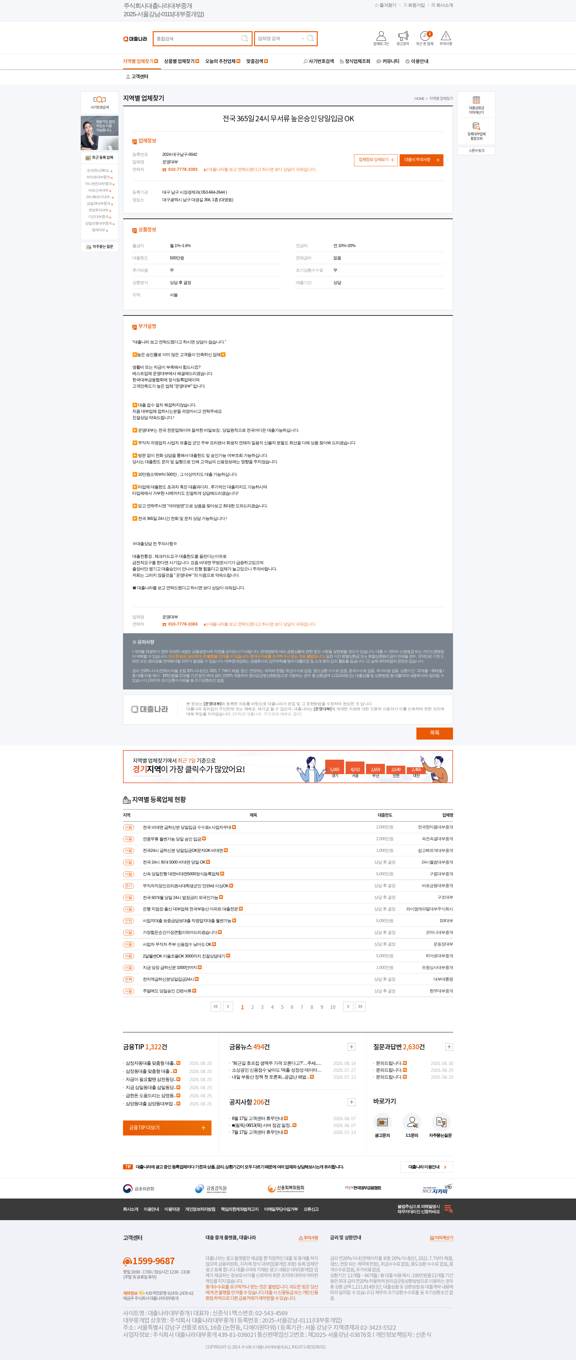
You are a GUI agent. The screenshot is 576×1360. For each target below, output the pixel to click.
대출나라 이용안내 (424, 1166)
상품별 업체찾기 (179, 61)
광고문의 (403, 44)
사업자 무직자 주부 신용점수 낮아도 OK (177, 944)
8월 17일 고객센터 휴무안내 (257, 1118)
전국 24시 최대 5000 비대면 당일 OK (174, 862)
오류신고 (311, 1209)
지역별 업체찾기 (138, 61)
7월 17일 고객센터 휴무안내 (257, 1132)
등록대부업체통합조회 (476, 136)
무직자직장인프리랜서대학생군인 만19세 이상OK (185, 885)
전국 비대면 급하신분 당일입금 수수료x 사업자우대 (187, 827)
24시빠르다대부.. (98, 197)
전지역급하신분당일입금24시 (168, 979)
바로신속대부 (98, 190)
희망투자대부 (98, 210)
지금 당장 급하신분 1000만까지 (170, 967)
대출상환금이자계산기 (476, 110)
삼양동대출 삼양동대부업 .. (151, 1103)
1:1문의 (412, 1135)
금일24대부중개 (98, 203)
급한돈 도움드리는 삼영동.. (151, 1095)
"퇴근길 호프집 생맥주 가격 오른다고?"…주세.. (274, 1063)
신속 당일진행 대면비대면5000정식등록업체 (181, 873)
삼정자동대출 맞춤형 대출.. (151, 1063)
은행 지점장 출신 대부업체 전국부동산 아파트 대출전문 (190, 908)
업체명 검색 (269, 38)
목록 (435, 733)
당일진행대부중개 (98, 223)
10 (332, 1007)
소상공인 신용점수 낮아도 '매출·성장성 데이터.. (275, 1070)
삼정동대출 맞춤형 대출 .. (149, 1071)
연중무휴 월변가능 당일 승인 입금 (172, 839)
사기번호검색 (321, 61)
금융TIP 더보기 (144, 1128)
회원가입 (416, 5)
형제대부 (98, 230)
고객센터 (139, 77)
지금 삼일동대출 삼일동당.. (151, 1087)
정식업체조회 (357, 61)
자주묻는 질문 (103, 247)
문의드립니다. (389, 1063)
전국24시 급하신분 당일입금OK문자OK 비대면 (183, 850)
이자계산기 (444, 1238)
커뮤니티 (390, 61)
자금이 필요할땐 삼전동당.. (151, 1079)
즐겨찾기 (388, 5)
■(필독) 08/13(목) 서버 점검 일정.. (262, 1125)
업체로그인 (381, 44)
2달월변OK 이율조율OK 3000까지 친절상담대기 (184, 956)
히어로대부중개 (98, 177)
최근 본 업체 (425, 39)
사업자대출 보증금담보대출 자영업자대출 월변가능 (187, 920)
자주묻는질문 (440, 1135)
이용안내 (419, 61)
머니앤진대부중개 (98, 183)
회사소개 (444, 5)
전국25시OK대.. (98, 170)
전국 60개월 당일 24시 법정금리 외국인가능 (180, 897)
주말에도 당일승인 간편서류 (167, 990)
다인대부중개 (98, 217)
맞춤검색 (254, 61)
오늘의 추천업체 (220, 61)
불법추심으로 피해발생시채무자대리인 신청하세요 (419, 1209)
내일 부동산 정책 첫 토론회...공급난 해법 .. (270, 1077)
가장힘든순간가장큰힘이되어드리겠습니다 (180, 932)
